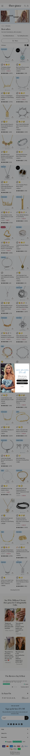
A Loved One (22, 383)
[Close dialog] (28, 364)
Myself (22, 380)
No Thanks (22, 386)
